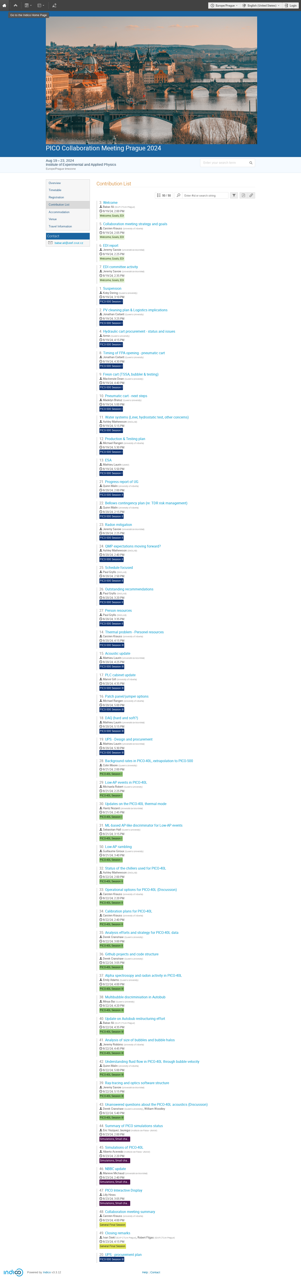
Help (145, 1272)
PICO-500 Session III (112, 645)
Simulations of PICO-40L (121, 1147)
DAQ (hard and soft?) (118, 718)
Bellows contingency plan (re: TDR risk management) (143, 503)
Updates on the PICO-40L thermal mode (132, 804)
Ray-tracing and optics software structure (134, 1083)
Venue (53, 219)
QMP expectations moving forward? (130, 546)
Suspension (110, 288)
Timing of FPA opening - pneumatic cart (132, 353)
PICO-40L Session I (111, 774)
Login (293, 5)
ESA (105, 460)
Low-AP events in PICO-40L (123, 782)
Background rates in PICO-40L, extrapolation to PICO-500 (146, 761)
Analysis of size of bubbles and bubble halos (137, 1040)
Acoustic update (114, 653)
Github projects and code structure (128, 954)
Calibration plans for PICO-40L (125, 911)
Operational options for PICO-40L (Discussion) (138, 889)
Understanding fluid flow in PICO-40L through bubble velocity (149, 1061)
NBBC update (112, 1169)
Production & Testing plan (122, 439)
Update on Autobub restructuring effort (132, 1018)
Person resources (115, 610)
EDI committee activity (118, 267)
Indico (47, 1272)
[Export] (28, 5)
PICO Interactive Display (120, 1190)
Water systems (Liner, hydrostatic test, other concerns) (144, 417)
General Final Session (112, 1224)
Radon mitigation (115, 524)
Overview (55, 183)
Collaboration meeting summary (127, 1211)
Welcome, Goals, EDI (112, 215)
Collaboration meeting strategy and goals (133, 224)
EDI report (108, 245)
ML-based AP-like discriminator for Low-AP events (140, 825)
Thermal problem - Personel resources (131, 632)
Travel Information (60, 226)
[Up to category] (15, 5)
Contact (155, 1272)
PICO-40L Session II (111, 881)
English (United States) (262, 5)
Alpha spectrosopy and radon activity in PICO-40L (140, 975)
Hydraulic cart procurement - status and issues (137, 331)
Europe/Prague (225, 5)
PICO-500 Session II (111, 494)
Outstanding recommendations (126, 589)
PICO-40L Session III (111, 988)
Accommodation (59, 212)
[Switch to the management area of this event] (54, 5)
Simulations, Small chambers (117, 1139)
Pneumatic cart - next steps (123, 396)
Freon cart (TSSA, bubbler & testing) (129, 374)
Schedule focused (116, 567)
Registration (56, 197)
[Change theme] (41, 5)
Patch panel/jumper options (124, 696)
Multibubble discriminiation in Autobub (132, 997)
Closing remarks (114, 1233)
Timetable (55, 190)
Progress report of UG (118, 481)
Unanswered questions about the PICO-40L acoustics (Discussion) (153, 1104)
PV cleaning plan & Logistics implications (133, 310)
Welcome (108, 202)
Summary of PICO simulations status (131, 1126)
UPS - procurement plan (120, 1254)
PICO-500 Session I (111, 301)
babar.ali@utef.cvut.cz (69, 243)
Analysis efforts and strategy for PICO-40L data (138, 932)
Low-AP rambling (115, 846)
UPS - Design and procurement (125, 739)
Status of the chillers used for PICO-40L (132, 868)
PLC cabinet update (117, 675)
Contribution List (59, 204)
